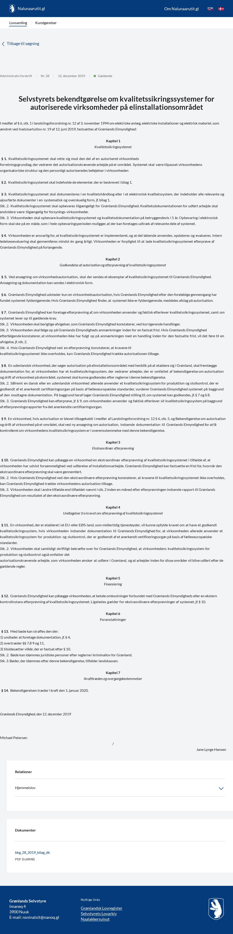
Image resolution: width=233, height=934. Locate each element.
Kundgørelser (46, 22)
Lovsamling (18, 22)
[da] (221, 8)
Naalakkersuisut (95, 919)
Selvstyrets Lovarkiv (99, 913)
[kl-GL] (210, 8)
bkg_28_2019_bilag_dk (32, 852)
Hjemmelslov (25, 787)
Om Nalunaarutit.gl (181, 8)
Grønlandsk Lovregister (101, 908)
